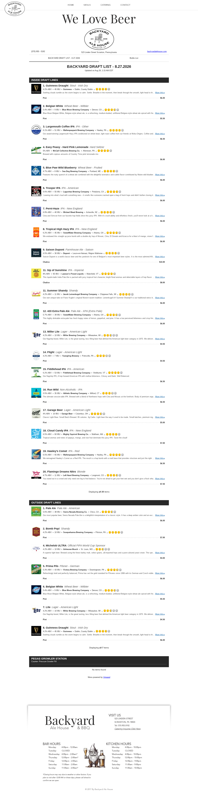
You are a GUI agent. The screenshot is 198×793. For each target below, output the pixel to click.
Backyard (70, 720)
